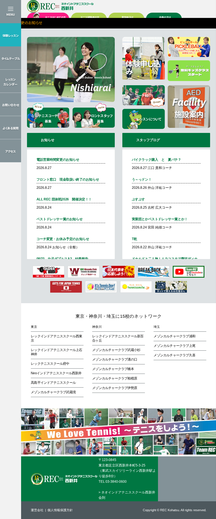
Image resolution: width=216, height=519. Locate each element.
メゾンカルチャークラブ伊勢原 (114, 388)
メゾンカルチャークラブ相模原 (114, 378)
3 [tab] (74, 97)
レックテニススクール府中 (50, 363)
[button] (10, 34)
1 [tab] (61, 97)
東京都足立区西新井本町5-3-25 (122, 465)
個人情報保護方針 (60, 510)
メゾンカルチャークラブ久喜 (174, 355)
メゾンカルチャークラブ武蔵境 (53, 392)
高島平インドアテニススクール (53, 382)
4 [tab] (80, 97)
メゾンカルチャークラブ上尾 (174, 345)
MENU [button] (10, 14)
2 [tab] (68, 97)
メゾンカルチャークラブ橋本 (113, 369)
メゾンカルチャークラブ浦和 (174, 336)
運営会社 (37, 510)
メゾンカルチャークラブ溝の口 (114, 359)
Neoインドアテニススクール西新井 (56, 373)
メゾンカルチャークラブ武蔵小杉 (116, 350)
